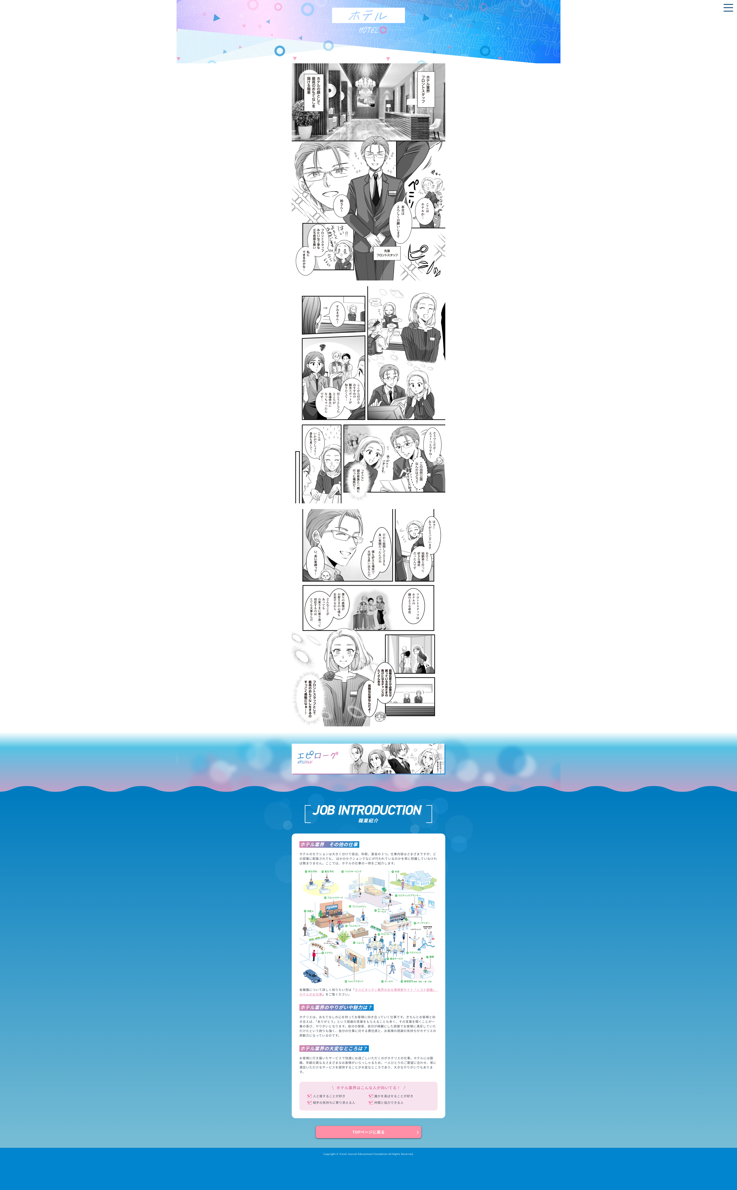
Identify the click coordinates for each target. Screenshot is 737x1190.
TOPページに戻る (368, 1132)
